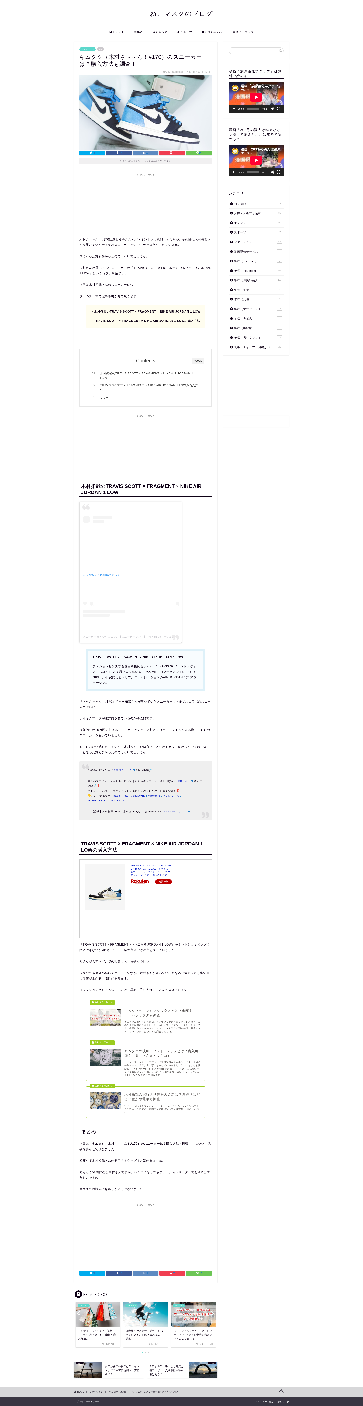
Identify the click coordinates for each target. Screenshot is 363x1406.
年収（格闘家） (257, 328)
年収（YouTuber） (257, 270)
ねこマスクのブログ (181, 13)
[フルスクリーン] (279, 109)
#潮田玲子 (184, 781)
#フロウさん (171, 795)
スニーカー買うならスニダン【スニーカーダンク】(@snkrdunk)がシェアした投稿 (134, 636)
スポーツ (186, 32)
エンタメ (257, 222)
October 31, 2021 (176, 811)
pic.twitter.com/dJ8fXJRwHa (106, 800)
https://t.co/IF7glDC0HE (129, 795)
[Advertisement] (145, 204)
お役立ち (162, 32)
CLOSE (198, 361)
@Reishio (153, 795)
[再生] (234, 109)
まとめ (104, 397)
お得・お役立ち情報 (257, 213)
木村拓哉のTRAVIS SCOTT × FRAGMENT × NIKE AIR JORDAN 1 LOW (146, 376)
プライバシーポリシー (88, 1401)
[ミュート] (273, 109)
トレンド (118, 32)
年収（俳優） (257, 289)
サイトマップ (245, 32)
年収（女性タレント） (257, 309)
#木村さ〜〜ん (123, 770)
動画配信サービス (257, 251)
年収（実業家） (257, 318)
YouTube (257, 203)
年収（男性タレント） (257, 337)
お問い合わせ (214, 32)
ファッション (87, 49)
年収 (140, 32)
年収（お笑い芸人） (257, 280)
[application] (256, 97)
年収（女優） (257, 299)
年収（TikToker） (257, 261)
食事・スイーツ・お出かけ (257, 347)
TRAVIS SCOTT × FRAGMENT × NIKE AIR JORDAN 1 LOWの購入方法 (149, 387)
